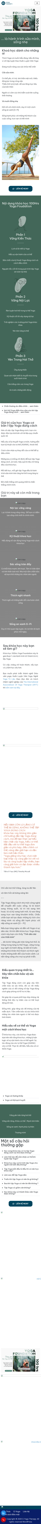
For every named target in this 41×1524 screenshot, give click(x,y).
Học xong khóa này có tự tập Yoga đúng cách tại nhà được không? (19, 1152)
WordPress (27, 1522)
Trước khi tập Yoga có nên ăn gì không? (21, 1179)
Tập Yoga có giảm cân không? (17, 1188)
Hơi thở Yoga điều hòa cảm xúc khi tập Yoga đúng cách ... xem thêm (21, 411)
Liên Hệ (26, 1511)
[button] (20, 406)
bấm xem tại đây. (13, 688)
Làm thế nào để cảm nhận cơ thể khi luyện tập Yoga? (20, 1158)
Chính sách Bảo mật (11, 1514)
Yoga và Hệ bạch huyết (15, 1100)
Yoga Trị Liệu (9, 679)
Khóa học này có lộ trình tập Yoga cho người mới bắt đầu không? (21, 1164)
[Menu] (37, 3)
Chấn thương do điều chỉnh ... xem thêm (21, 406)
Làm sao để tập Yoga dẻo (15, 1175)
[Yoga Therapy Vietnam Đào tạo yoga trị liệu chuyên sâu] (6, 3)
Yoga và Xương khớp (14, 1096)
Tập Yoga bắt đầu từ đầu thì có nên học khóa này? (21, 1170)
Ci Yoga (16, 1511)
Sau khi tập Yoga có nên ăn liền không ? (21, 1183)
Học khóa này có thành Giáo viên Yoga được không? (21, 1193)
